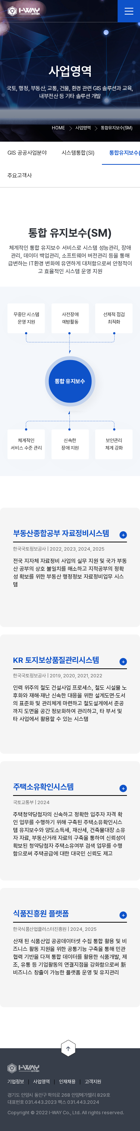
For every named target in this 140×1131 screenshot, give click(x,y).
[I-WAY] (24, 11)
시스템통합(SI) (78, 152)
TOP (68, 1048)
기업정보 (15, 1081)
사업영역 (41, 1081)
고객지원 (93, 1081)
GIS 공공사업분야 (27, 152)
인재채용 (67, 1081)
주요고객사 (19, 175)
